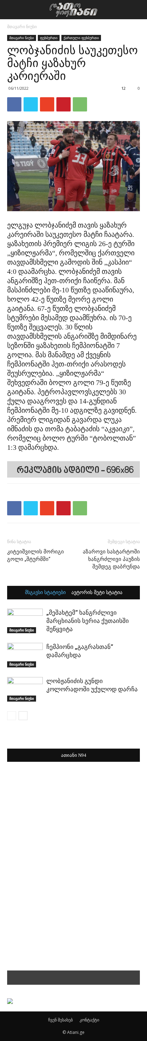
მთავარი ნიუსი (22, 27)
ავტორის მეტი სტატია (96, 592)
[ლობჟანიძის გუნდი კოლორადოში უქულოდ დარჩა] (25, 689)
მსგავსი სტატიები (45, 592)
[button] (137, 9)
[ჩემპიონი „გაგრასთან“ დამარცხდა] (25, 655)
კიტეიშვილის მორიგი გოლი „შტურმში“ (35, 555)
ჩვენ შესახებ (60, 1020)
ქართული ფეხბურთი (81, 37)
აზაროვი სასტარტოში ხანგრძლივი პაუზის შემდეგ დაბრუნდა (111, 559)
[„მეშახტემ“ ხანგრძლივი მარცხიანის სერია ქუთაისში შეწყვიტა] (25, 621)
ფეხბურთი (48, 37)
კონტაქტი (89, 1020)
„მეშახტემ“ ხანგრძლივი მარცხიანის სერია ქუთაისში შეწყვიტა (87, 621)
